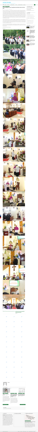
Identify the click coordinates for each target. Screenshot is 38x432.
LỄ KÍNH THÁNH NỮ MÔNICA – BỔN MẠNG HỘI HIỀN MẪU (32, 44)
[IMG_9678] (6, 367)
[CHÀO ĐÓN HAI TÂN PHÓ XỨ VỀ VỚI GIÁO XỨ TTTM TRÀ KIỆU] (27, 41)
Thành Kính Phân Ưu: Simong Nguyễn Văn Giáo (6, 404)
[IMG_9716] (21, 347)
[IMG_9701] (21, 377)
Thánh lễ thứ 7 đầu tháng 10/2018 (5, 394)
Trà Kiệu (8, 9)
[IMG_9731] (14, 372)
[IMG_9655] (14, 326)
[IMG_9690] (6, 342)
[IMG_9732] (14, 367)
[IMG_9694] (6, 326)
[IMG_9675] (6, 372)
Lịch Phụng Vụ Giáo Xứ (31, 431)
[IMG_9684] (6, 357)
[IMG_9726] (21, 321)
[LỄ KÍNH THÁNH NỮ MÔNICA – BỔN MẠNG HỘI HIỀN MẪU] (27, 44)
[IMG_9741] (14, 347)
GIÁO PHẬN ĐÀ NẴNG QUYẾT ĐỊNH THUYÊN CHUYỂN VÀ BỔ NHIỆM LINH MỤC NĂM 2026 (21, 395)
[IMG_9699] (6, 316)
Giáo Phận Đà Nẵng (12, 393)
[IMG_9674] (6, 377)
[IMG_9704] (21, 372)
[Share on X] (0, 216)
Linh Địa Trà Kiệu (7, 2)
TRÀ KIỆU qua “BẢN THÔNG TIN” (29, 413)
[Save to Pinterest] (0, 217)
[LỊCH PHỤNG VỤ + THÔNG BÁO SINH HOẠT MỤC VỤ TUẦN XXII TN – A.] (27, 27)
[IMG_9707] (21, 362)
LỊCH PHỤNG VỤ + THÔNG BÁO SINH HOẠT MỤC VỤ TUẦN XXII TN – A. (32, 27)
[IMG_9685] (6, 352)
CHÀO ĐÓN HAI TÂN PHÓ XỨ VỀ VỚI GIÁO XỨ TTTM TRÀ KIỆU (32, 41)
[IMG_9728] (21, 316)
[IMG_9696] (6, 321)
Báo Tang (34, 431)
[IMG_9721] (21, 336)
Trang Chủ (19, 431)
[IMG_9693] (6, 331)
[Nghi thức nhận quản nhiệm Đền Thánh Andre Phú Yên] (9, 311)
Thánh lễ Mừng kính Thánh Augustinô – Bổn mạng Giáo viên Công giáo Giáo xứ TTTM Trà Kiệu (32, 36)
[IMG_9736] (14, 362)
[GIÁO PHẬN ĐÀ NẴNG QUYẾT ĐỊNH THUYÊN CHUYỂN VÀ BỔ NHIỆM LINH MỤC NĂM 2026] (22, 390)
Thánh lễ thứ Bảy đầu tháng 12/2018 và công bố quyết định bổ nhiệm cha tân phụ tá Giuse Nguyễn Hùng (23, 404)
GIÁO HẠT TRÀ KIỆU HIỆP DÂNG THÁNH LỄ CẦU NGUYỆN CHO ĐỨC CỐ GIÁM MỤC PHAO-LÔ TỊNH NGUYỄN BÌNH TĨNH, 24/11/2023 (13, 395)
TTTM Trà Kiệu (6, 393)
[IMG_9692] (6, 336)
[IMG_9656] (14, 321)
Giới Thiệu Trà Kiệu (24, 431)
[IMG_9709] (21, 357)
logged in (6, 408)
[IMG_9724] (21, 326)
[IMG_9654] (14, 331)
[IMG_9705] (21, 367)
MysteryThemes (6, 431)
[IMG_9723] (21, 331)
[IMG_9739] (14, 357)
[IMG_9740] (14, 352)
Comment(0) (33, 423)
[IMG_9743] (14, 342)
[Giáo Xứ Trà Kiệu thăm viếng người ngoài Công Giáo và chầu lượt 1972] (30, 417)
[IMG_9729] (14, 377)
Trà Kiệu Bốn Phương (7, 6)
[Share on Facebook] (0, 215)
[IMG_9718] (21, 342)
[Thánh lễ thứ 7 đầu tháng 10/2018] (6, 390)
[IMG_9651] (14, 336)
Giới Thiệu (21, 431)
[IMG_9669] (14, 316)
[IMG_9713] (21, 352)
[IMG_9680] (6, 362)
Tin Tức (3, 6)
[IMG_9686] (6, 347)
